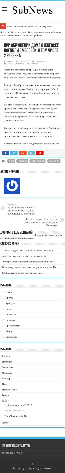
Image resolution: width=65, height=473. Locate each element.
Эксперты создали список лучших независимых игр (28, 261)
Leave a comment (15, 64)
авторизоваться (25, 237)
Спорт (9, 331)
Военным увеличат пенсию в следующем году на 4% (29, 267)
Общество (11, 314)
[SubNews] (32, 9)
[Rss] (32, 464)
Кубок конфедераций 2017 (18, 405)
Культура (10, 303)
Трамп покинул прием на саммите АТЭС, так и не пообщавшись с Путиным (22, 209)
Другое (9, 297)
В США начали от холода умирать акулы (23, 272)
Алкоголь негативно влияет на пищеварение (29, 26)
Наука (9, 309)
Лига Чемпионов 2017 (16, 416)
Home (6, 32)
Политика (10, 320)
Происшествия (18, 32)
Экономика (11, 336)
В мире (9, 292)
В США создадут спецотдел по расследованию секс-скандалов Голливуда (40, 221)
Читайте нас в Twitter (15, 446)
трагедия (54, 161)
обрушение (38, 161)
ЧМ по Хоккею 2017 (15, 410)
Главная (6, 356)
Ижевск (23, 161)
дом (11, 161)
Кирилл (10, 61)
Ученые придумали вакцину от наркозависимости (27, 250)
